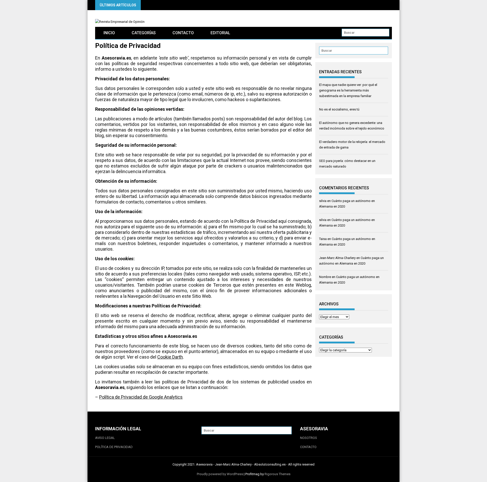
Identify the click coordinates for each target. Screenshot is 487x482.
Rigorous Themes (277, 474)
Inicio (109, 32)
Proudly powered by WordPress (220, 474)
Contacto (183, 32)
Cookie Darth (170, 357)
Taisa (323, 239)
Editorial (220, 32)
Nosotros (308, 438)
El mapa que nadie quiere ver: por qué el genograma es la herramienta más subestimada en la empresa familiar (348, 90)
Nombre (325, 277)
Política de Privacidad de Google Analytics (141, 397)
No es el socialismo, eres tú (339, 109)
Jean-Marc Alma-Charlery (337, 258)
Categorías (144, 32)
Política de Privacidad (114, 447)
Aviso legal (105, 438)
